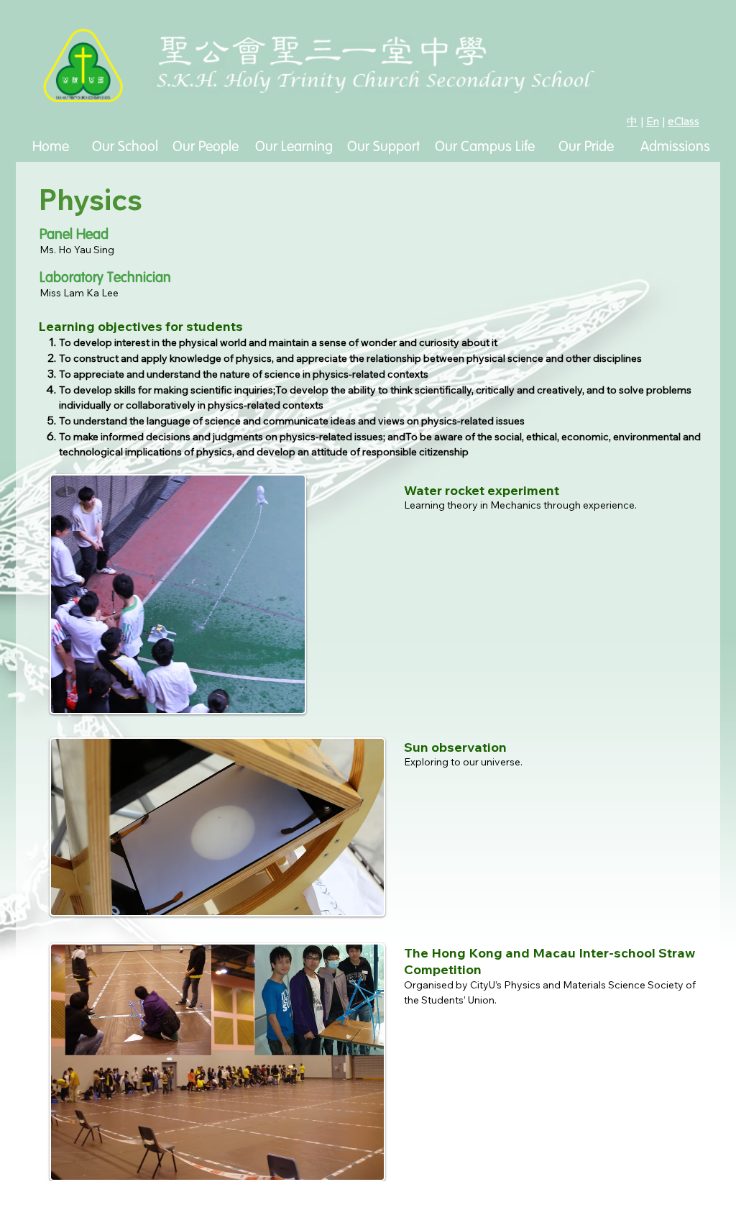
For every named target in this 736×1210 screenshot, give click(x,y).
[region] (125, 213)
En (652, 121)
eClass (683, 121)
